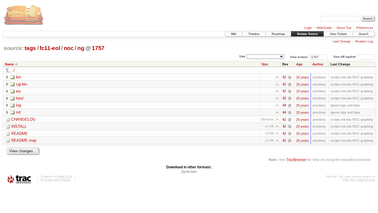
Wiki (233, 34)
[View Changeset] (289, 77)
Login (308, 27)
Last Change (342, 41)
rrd (18, 112)
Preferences (364, 27)
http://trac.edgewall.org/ (359, 179)
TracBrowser (296, 160)
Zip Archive (189, 171)
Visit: (242, 56)
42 (284, 77)
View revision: (299, 56)
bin (18, 77)
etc (18, 91)
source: (14, 48)
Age (299, 64)
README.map (23, 140)
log (18, 105)
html (19, 98)
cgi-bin (21, 84)
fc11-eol (50, 48)
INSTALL (19, 126)
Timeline (254, 34)
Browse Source (307, 34)
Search (364, 34)
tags (30, 48)
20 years (302, 77)
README (19, 133)
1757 (98, 48)
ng (80, 48)
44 (284, 105)
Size (265, 64)
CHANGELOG (23, 119)
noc (69, 48)
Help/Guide (324, 27)
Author (317, 64)
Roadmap (278, 34)
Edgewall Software (58, 179)
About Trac (344, 27)
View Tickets (338, 34)
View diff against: (345, 56)
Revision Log (364, 41)
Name (9, 64)
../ (13, 70)
